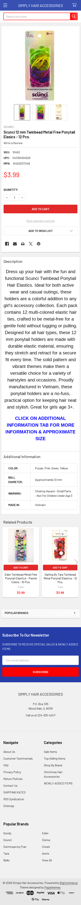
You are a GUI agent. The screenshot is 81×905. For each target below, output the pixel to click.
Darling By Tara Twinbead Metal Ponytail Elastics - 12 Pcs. (60, 578)
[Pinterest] (38, 243)
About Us (9, 751)
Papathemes (52, 887)
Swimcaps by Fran (14, 846)
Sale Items (50, 751)
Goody (7, 833)
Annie (45, 853)
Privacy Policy (12, 772)
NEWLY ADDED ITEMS (58, 783)
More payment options (40, 221)
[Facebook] (7, 243)
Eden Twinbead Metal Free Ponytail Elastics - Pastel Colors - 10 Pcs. (21, 578)
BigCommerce (69, 882)
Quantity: (11, 189)
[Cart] (75, 5)
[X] (30, 243)
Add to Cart (20, 567)
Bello (6, 860)
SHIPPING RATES (14, 792)
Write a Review (13, 143)
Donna (46, 840)
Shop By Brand (53, 765)
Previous (5, 562)
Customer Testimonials (18, 758)
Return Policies (13, 778)
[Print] (22, 243)
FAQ (5, 765)
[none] (40, 65)
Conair (46, 846)
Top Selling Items (54, 758)
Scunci (7, 840)
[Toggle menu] (5, 5)
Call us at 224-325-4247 (40, 715)
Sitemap (8, 806)
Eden (45, 833)
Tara (6, 853)
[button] (40, 230)
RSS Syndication (13, 799)
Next (76, 562)
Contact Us (10, 785)
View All (47, 860)
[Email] (14, 243)
